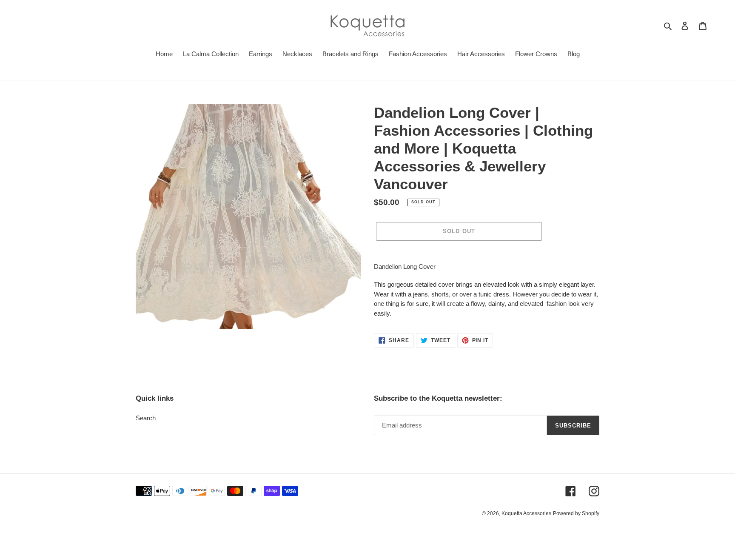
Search (146, 418)
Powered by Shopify (576, 513)
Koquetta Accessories (526, 513)
